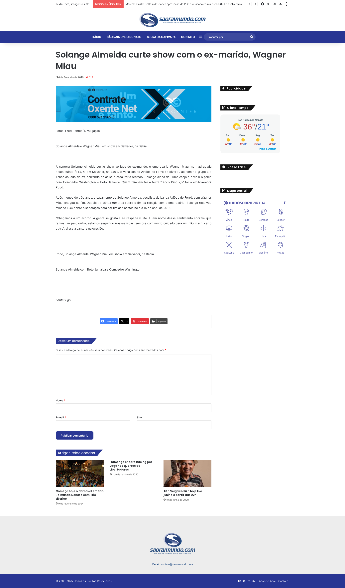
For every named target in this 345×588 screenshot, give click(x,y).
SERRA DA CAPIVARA (161, 37)
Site (139, 417)
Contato (283, 581)
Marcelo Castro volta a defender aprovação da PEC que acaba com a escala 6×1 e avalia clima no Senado (191, 4)
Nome (60, 400)
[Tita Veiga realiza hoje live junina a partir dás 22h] (187, 473)
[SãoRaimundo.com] (172, 20)
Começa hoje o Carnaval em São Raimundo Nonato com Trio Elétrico (80, 495)
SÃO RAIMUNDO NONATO (124, 37)
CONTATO (188, 37)
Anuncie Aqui (267, 581)
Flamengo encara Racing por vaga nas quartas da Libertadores (131, 466)
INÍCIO (96, 37)
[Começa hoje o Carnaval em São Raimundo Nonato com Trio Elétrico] (80, 473)
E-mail (61, 417)
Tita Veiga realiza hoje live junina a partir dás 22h (183, 493)
